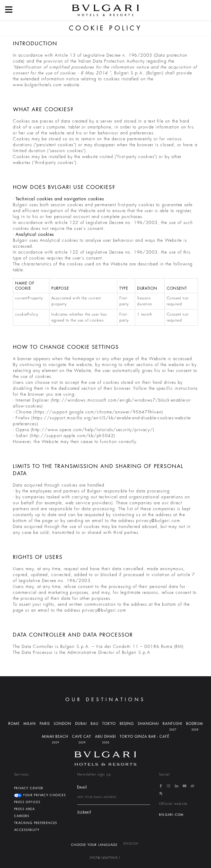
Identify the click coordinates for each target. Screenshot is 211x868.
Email (82, 787)
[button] (8, 10)
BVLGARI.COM (171, 814)
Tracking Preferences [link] (35, 822)
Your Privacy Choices (44, 795)
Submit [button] (84, 812)
